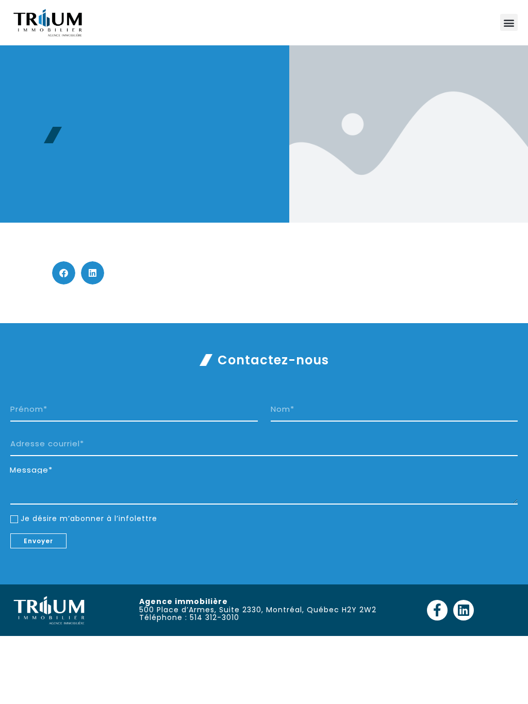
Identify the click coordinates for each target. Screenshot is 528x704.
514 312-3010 (214, 617)
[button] (509, 22)
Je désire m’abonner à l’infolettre (89, 518)
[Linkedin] (463, 610)
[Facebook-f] (437, 610)
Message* (31, 470)
